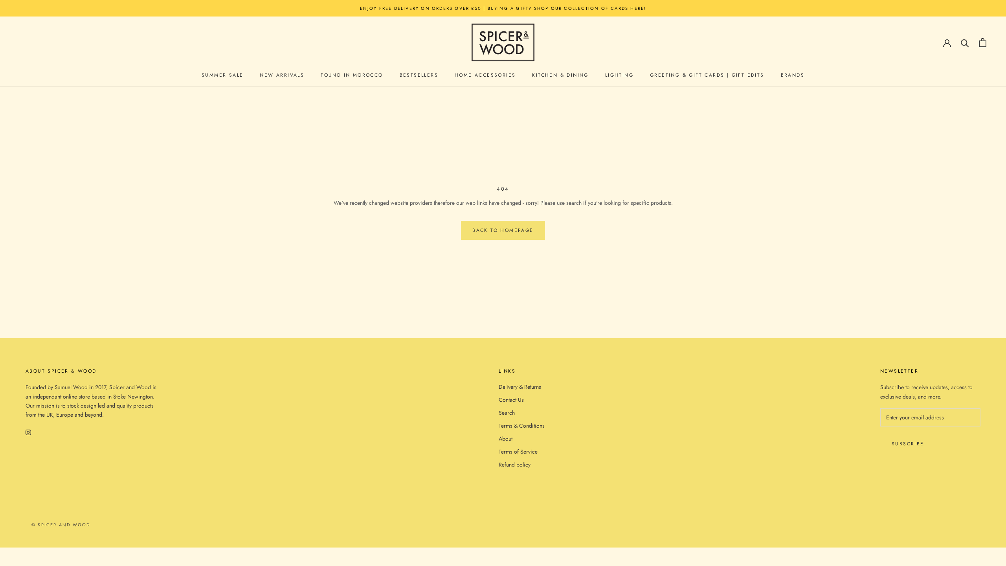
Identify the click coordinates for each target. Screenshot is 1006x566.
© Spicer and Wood (60, 525)
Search (507, 413)
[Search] (965, 43)
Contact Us (511, 400)
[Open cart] (982, 42)
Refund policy (515, 465)
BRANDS (792, 75)
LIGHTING (619, 75)
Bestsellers (419, 75)
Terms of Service (518, 452)
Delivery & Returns (520, 387)
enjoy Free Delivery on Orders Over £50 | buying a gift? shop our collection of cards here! (503, 8)
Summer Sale (222, 75)
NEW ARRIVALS (282, 75)
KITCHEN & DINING (560, 75)
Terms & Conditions (522, 426)
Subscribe (908, 443)
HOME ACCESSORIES (485, 75)
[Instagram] (28, 431)
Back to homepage (502, 230)
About (505, 439)
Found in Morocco (352, 75)
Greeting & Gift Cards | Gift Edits (707, 75)
